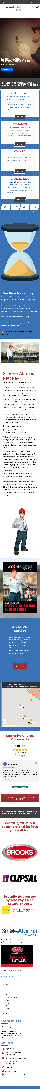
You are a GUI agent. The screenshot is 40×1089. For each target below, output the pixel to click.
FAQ (4, 1011)
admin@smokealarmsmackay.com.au (26, 2)
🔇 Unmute (31, 359)
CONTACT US (20, 666)
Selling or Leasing (10, 995)
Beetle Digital (26, 1084)
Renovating (8, 1000)
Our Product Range (8, 1013)
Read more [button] (6, 779)
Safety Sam (6, 1008)
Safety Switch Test (10, 1006)
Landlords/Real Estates (11, 997)
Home (4, 982)
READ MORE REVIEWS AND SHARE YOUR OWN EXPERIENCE (20, 798)
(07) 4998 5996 (7, 2)
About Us (5, 984)
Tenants (7, 1003)
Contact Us (6, 1016)
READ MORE (7, 69)
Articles (5, 987)
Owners (7, 992)
